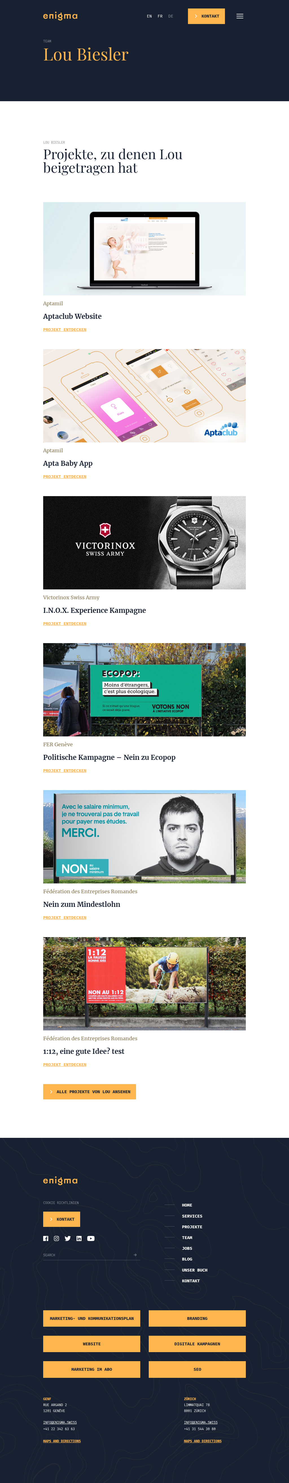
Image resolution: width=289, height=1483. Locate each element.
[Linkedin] (79, 1238)
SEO (197, 1369)
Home (187, 1205)
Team (187, 1237)
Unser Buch (194, 1270)
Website (92, 1343)
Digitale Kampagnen (197, 1343)
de (170, 16)
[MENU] (240, 16)
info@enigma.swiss (60, 1422)
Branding (197, 1318)
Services (192, 1216)
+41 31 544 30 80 (200, 1429)
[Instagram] (56, 1238)
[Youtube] (91, 1238)
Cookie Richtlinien (61, 1203)
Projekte (192, 1226)
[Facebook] (45, 1238)
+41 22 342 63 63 (59, 1429)
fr (160, 16)
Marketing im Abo (91, 1369)
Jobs (187, 1248)
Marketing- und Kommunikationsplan (92, 1318)
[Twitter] (68, 1238)
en (149, 16)
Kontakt (191, 1280)
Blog (187, 1259)
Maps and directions (62, 1441)
